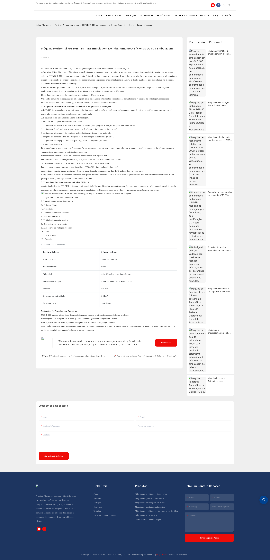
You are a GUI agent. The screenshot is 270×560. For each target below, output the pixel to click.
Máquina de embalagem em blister (150, 503)
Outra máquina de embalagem (148, 519)
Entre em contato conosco (105, 515)
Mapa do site (162, 554)
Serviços (97, 503)
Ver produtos (166, 343)
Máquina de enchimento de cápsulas (151, 494)
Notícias (58, 25)
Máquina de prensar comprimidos (150, 498)
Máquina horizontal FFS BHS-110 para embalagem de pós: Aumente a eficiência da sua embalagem (109, 25)
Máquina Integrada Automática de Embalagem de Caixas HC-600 (218, 380)
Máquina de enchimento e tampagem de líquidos (156, 511)
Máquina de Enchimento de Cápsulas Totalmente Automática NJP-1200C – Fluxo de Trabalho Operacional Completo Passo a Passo (219, 290)
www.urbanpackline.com (143, 554)
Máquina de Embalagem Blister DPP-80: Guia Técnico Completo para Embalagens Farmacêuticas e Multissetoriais (219, 104)
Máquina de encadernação (146, 515)
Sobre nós (98, 507)
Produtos (98, 498)
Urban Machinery (43, 25)
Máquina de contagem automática (150, 507)
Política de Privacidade (179, 554)
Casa (96, 494)
